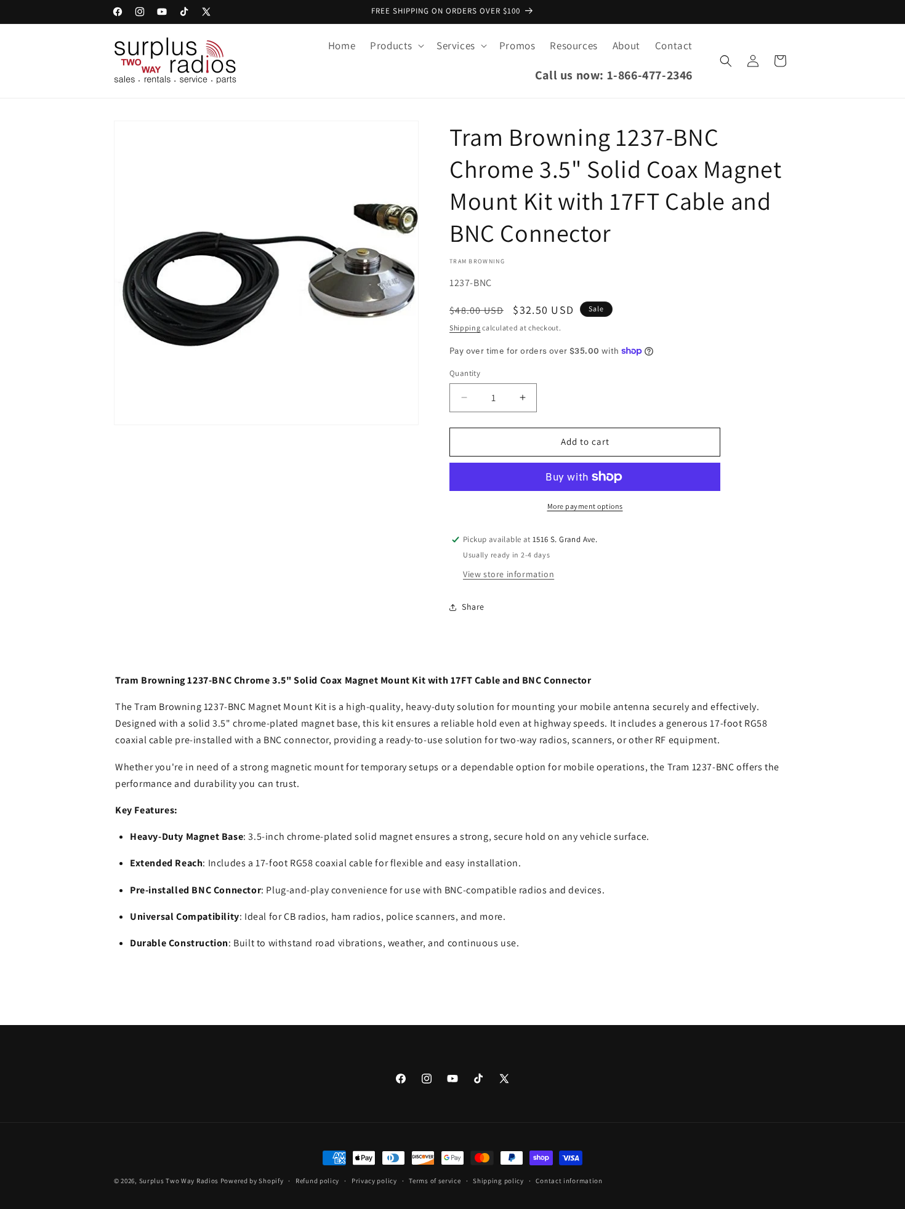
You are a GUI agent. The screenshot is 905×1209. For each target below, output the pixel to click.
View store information (508, 574)
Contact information (569, 1180)
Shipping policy (498, 1180)
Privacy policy (374, 1180)
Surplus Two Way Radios (179, 1180)
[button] (396, 45)
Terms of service (435, 1180)
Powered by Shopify (252, 1180)
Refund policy (317, 1180)
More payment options (585, 506)
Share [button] (473, 606)
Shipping (465, 327)
